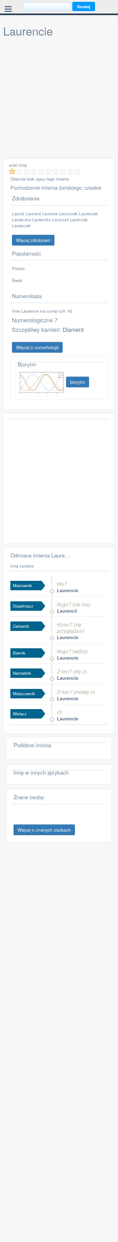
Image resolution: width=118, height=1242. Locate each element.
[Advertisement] (59, 99)
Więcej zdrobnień (33, 240)
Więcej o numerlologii (37, 347)
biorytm (77, 382)
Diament (73, 329)
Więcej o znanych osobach (44, 830)
